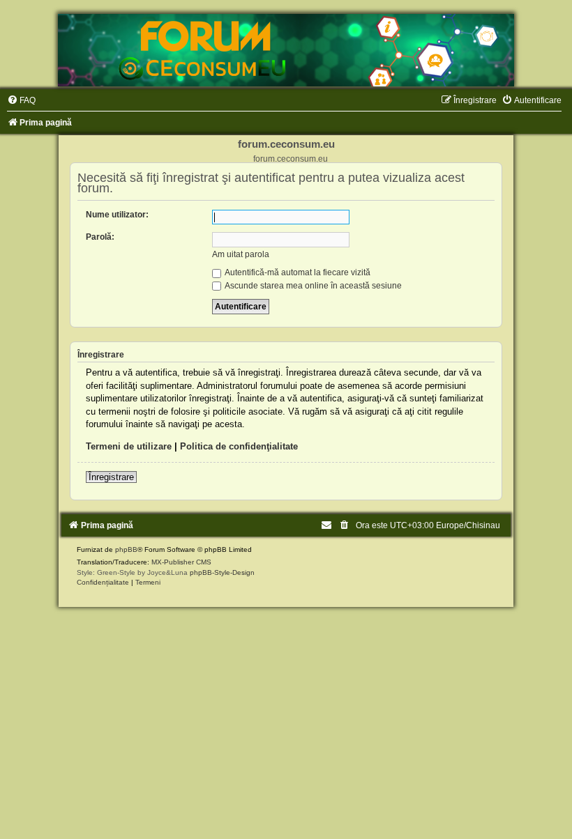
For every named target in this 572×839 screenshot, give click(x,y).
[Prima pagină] (286, 50)
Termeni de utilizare (129, 446)
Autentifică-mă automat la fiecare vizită (296, 272)
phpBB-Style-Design (222, 572)
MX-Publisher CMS (181, 562)
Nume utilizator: (117, 215)
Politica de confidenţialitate (239, 446)
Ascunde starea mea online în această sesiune (312, 286)
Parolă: (100, 237)
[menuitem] (21, 100)
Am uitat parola (240, 254)
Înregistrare (111, 477)
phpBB (126, 549)
